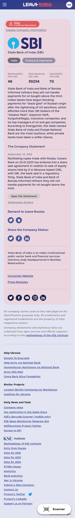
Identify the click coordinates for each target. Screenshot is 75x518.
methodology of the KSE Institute (47, 335)
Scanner (59, 509)
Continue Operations (25, 23)
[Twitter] (11, 298)
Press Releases (18, 282)
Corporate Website (20, 275)
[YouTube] (27, 298)
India (14, 60)
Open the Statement (24, 196)
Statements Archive (20, 202)
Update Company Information (26, 30)
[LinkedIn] (43, 298)
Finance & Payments (39, 60)
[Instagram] (35, 298)
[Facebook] (19, 298)
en (69, 4)
